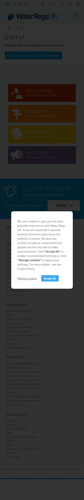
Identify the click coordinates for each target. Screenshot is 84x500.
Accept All (50, 278)
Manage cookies (27, 278)
